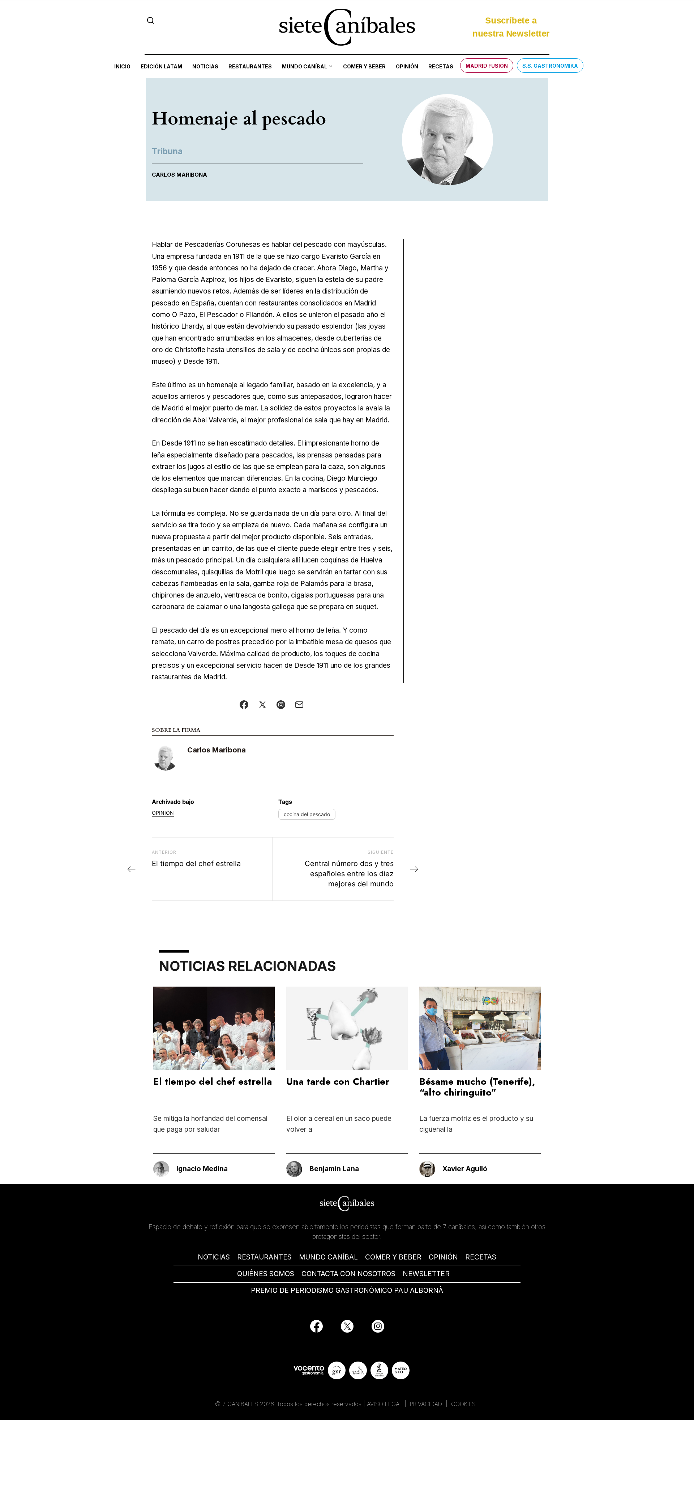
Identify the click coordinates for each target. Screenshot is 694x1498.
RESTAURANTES (264, 1257)
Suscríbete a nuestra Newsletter (510, 27)
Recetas (440, 66)
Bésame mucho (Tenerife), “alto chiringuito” (477, 1087)
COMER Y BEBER (393, 1257)
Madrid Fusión (487, 66)
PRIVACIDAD (427, 1404)
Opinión (407, 66)
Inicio (122, 66)
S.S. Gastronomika (550, 66)
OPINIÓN (443, 1257)
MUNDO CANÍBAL (328, 1257)
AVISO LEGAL (385, 1404)
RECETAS (480, 1257)
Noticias (205, 66)
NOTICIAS (214, 1257)
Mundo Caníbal (304, 66)
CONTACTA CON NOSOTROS (348, 1274)
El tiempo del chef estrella (212, 1081)
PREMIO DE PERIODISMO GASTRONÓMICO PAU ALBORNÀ (347, 1290)
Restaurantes (250, 66)
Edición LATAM (161, 66)
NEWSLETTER (426, 1274)
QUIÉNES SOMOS (265, 1274)
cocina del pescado (307, 814)
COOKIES (463, 1404)
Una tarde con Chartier (337, 1081)
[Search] (151, 20)
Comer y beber (364, 66)
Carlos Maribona (216, 750)
